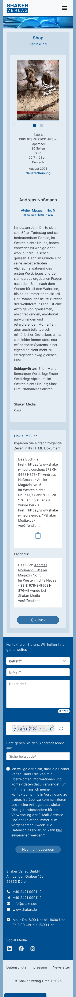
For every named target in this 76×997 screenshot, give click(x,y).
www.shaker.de (25, 909)
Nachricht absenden (38, 849)
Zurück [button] (40, 620)
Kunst (17, 410)
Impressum (38, 967)
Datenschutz (16, 967)
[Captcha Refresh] (61, 728)
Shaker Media (29, 595)
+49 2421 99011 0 (27, 892)
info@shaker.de (25, 903)
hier (59, 830)
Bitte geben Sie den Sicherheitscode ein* (35, 745)
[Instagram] (33, 948)
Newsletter (61, 967)
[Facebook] (21, 948)
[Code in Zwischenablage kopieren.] (38, 535)
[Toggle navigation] (64, 8)
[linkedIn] (9, 948)
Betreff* (15, 661)
